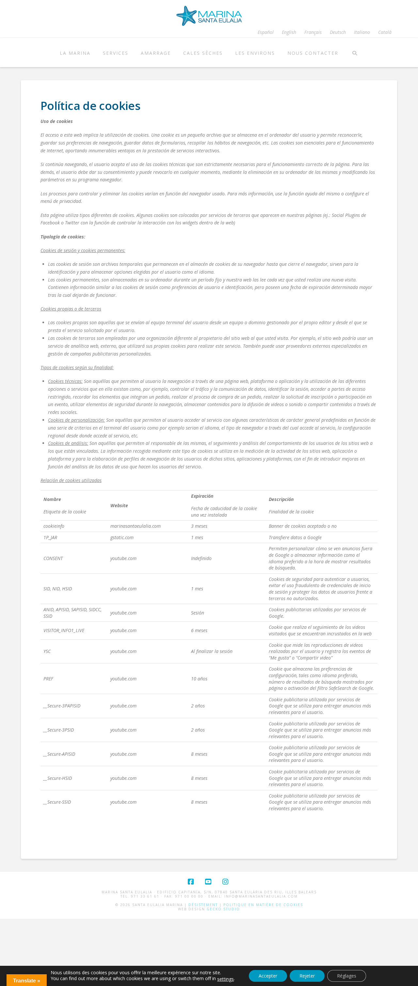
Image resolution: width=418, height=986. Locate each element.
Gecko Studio (223, 909)
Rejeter (307, 976)
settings (225, 979)
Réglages (346, 976)
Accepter (268, 976)
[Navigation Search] (354, 52)
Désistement (203, 905)
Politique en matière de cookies (263, 905)
